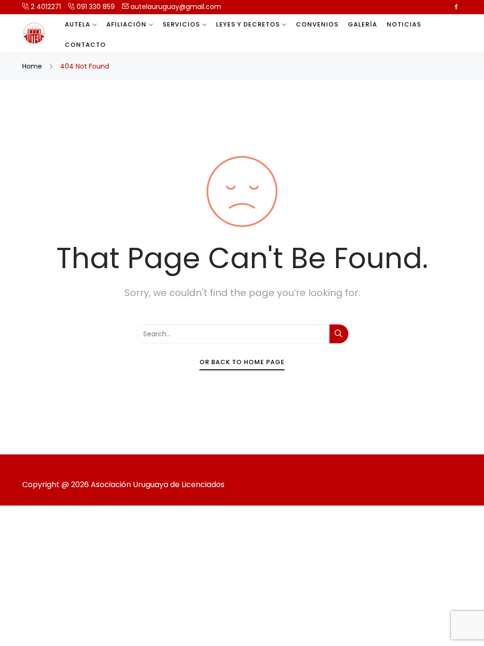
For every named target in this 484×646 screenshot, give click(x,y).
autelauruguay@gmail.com (175, 6)
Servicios (181, 24)
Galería (362, 24)
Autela (77, 24)
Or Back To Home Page (242, 362)
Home (33, 66)
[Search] (338, 333)
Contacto (85, 44)
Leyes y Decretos (248, 24)
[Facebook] (456, 6)
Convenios (317, 24)
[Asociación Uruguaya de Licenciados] (34, 33)
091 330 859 (95, 6)
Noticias (404, 24)
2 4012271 (45, 6)
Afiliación (126, 24)
